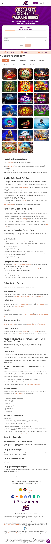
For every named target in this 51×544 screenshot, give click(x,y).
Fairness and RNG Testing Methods (35, 481)
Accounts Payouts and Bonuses (17, 483)
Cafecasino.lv (16, 521)
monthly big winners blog (34, 384)
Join (35, 3)
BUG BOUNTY (37, 483)
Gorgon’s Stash (30, 324)
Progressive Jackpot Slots (25, 219)
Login (41, 3)
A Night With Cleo (24, 304)
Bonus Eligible (23, 60)
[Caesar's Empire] (25, 123)
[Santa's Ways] (25, 135)
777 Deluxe (23, 218)
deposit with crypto (24, 187)
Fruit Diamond (26, 296)
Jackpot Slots (23, 64)
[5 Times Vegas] (25, 98)
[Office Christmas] (9, 147)
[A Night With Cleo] (9, 110)
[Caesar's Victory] (9, 74)
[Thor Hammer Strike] (25, 147)
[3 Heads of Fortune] (41, 98)
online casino (11, 162)
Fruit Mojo (40, 296)
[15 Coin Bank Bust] (9, 86)
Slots (6, 60)
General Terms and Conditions (14, 532)
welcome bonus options (21, 241)
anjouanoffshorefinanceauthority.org (11, 524)
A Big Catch (18, 333)
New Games (32, 60)
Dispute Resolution (41, 479)
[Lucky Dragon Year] (25, 110)
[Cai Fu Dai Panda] (25, 74)
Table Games (41, 60)
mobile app (24, 200)
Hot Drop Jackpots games (32, 194)
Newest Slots (32, 64)
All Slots (14, 64)
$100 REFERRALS (19, 477)
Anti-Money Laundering (21, 481)
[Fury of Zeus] (41, 135)
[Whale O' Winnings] (41, 123)
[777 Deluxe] (9, 123)
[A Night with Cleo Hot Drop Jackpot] (9, 135)
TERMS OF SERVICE (21, 479)
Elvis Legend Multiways (37, 215)
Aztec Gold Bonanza (18, 306)
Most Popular (6, 64)
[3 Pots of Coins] (41, 86)
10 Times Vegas (31, 314)
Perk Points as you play (18, 273)
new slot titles (11, 166)
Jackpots (13, 60)
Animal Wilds (25, 331)
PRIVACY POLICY (39, 477)
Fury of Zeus (12, 324)
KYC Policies (12, 481)
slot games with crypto (15, 452)
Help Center (11, 477)
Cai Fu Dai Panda (34, 331)
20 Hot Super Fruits (18, 296)
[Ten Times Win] (25, 86)
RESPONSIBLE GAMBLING (31, 479)
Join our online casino (9, 204)
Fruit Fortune (33, 296)
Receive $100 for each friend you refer (22, 264)
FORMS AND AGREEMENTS (10, 479)
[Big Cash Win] (41, 110)
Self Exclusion (29, 483)
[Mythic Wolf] (9, 98)
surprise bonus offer (35, 268)
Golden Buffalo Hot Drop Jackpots (25, 223)
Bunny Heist (17, 215)
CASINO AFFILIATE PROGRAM (29, 477)
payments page (19, 393)
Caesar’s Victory (39, 304)
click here (39, 517)
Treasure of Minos (40, 324)
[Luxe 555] (41, 74)
